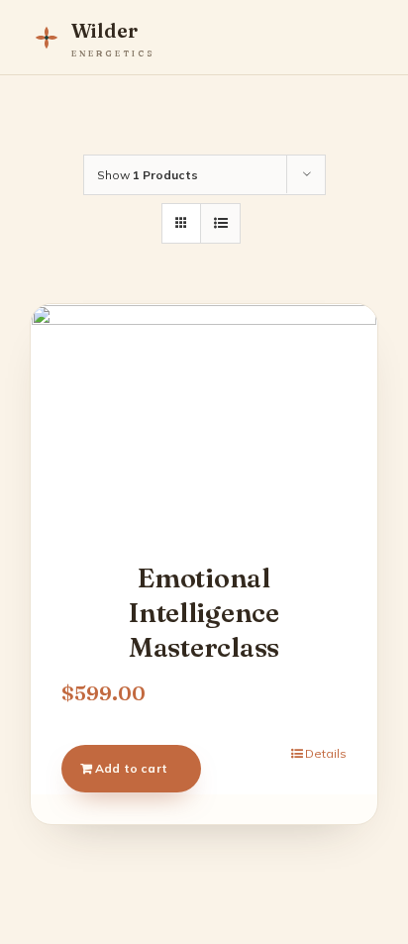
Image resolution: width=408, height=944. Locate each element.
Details (326, 753)
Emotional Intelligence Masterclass (204, 613)
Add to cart (131, 768)
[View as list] (220, 223)
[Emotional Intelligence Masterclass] (204, 420)
